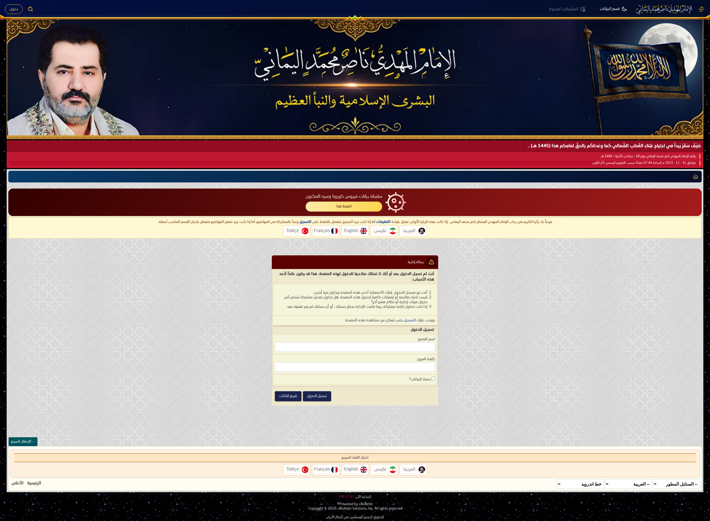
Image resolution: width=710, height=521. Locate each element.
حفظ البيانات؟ (420, 379)
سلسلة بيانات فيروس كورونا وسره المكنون (344, 196)
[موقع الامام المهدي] (664, 9)
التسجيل (410, 320)
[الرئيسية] (701, 9)
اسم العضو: (426, 339)
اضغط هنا (344, 206)
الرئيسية (34, 483)
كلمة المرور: (426, 359)
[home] (695, 176)
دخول (13, 9)
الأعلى (17, 483)
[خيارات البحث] (31, 9)
